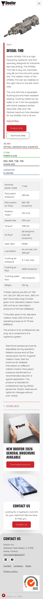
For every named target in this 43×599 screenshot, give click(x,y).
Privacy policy (10, 571)
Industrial (13, 121)
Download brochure (20, 464)
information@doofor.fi (14, 554)
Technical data (18, 135)
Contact (7, 566)
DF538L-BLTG (12, 406)
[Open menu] (39, 3)
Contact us (21, 524)
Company (18, 566)
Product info (16, 128)
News (28, 566)
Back (9, 44)
